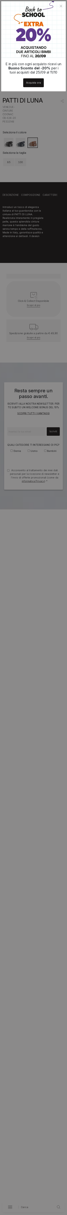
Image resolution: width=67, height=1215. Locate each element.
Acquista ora (33, 82)
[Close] (61, 6)
